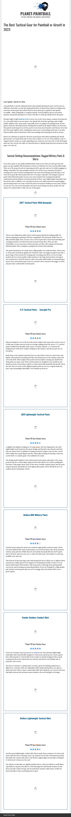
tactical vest (23, 119)
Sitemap (13, 815)
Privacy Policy (7, 815)
